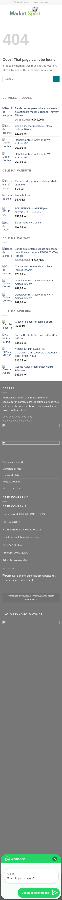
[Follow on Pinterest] (29, 419)
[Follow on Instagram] (11, 419)
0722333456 (14, 545)
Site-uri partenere (12, 488)
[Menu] (4, 11)
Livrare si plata (10, 475)
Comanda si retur (12, 469)
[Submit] (56, 79)
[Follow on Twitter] (17, 419)
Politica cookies (11, 481)
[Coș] (58, 10)
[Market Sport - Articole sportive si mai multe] (25, 11)
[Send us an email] (23, 419)
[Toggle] (58, 488)
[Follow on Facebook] (5, 419)
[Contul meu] (52, 10)
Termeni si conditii (12, 462)
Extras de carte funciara (35, 2)
